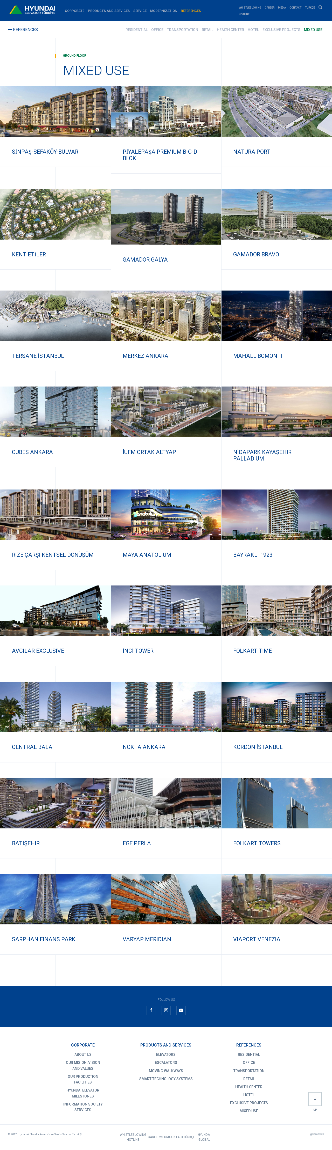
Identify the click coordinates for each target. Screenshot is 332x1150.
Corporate (74, 11)
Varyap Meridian (147, 939)
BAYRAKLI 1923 (253, 555)
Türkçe (310, 7)
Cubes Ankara (32, 452)
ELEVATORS (166, 1054)
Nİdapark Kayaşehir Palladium (262, 455)
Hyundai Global (204, 1137)
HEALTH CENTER (230, 30)
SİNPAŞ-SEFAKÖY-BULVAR (45, 152)
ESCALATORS (166, 1062)
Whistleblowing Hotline (133, 1137)
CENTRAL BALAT (34, 747)
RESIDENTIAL (137, 30)
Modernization (163, 11)
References (191, 11)
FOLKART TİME (252, 651)
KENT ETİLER (29, 254)
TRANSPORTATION (182, 30)
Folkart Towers (257, 843)
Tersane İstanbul (38, 356)
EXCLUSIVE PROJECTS (281, 30)
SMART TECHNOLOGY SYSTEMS (166, 1079)
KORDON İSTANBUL (258, 747)
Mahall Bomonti (257, 356)
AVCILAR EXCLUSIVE (38, 651)
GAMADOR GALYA (145, 259)
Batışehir (26, 843)
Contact (295, 7)
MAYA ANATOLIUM (147, 555)
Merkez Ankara (145, 356)
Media (282, 7)
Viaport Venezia (256, 939)
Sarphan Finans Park (43, 939)
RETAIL (207, 30)
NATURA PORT (252, 152)
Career (269, 7)
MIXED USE (313, 30)
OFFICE (157, 30)
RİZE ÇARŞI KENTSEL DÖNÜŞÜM (53, 555)
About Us (83, 1054)
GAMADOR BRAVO (256, 254)
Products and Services (109, 11)
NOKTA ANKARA (144, 747)
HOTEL (253, 30)
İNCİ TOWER (138, 651)
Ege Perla (137, 843)
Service (140, 11)
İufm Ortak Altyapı (150, 452)
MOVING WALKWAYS (166, 1071)
